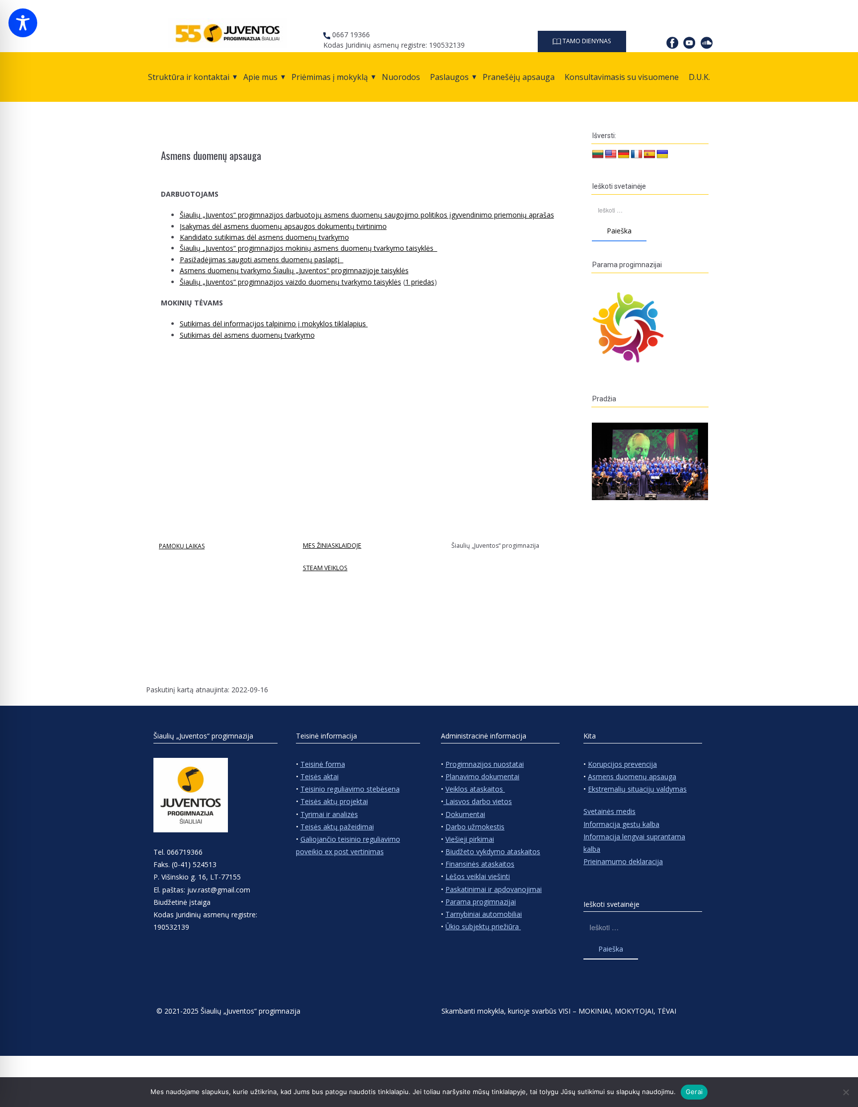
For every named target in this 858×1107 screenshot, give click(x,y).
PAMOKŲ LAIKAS (182, 546)
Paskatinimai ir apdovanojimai (493, 889)
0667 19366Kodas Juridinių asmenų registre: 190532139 (394, 40)
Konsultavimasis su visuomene (622, 77)
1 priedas (419, 282)
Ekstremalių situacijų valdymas (637, 789)
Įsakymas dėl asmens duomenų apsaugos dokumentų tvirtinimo (283, 226)
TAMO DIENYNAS (586, 41)
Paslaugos (449, 77)
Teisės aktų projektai (334, 801)
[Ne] (846, 1092)
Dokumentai (465, 814)
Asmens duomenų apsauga (632, 776)
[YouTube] (689, 43)
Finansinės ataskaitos (479, 864)
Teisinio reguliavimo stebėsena (350, 789)
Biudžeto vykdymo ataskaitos (492, 851)
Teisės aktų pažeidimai (337, 826)
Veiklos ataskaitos (475, 789)
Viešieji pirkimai (469, 839)
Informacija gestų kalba (621, 824)
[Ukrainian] (662, 154)
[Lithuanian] (598, 154)
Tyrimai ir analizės (329, 814)
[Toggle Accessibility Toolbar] (22, 22)
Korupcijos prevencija (622, 764)
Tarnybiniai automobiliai (483, 914)
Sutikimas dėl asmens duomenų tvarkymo (247, 335)
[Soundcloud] (707, 43)
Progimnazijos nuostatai (484, 764)
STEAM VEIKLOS (325, 568)
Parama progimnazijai (480, 901)
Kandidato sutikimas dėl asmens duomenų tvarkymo (264, 237)
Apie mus (260, 77)
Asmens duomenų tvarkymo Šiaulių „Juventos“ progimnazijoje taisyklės (294, 270)
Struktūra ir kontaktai (188, 77)
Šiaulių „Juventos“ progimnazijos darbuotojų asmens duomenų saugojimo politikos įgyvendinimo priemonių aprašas (367, 215)
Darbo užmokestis (474, 826)
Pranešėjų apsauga (519, 77)
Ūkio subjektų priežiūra (483, 926)
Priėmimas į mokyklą (329, 77)
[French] (637, 154)
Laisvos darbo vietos (477, 801)
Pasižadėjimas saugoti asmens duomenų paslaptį (262, 259)
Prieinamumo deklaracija (623, 861)
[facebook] (672, 43)
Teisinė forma (322, 764)
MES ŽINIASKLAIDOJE (332, 545)
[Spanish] (649, 154)
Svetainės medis (609, 811)
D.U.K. (699, 77)
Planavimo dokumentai (482, 776)
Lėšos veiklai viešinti (477, 876)
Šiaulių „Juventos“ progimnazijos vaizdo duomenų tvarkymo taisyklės (290, 282)
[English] (611, 154)
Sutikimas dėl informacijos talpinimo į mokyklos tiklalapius (274, 323)
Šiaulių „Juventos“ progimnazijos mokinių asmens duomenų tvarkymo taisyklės (308, 248)
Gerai (694, 1092)
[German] (624, 154)
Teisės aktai (319, 776)
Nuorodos (401, 77)
